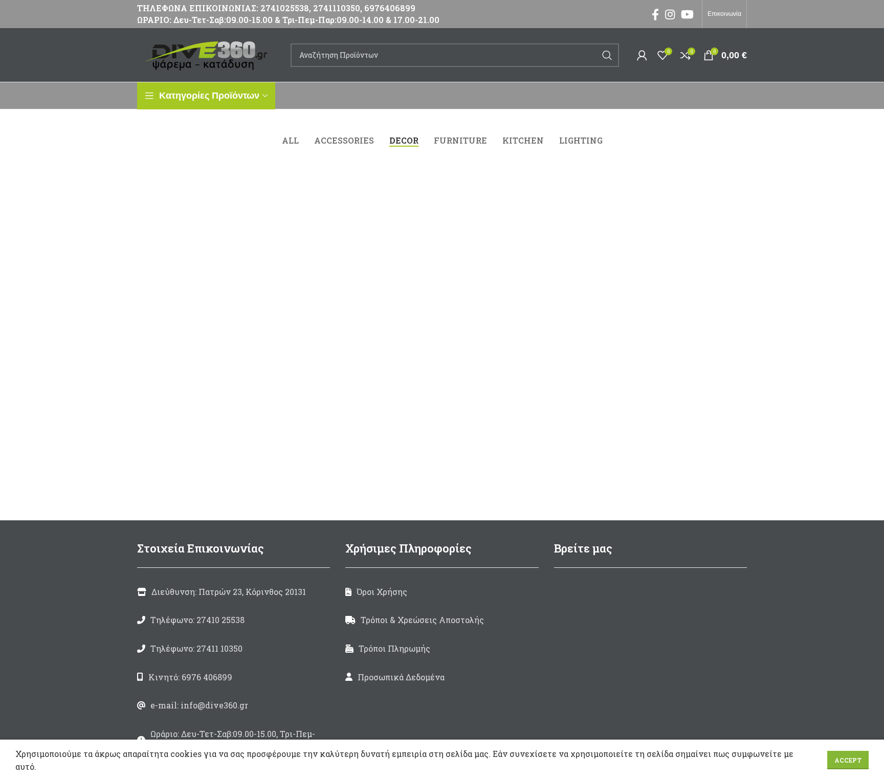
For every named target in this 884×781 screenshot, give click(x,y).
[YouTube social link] (687, 14)
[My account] (642, 55)
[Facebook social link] (655, 14)
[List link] (233, 620)
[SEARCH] (607, 55)
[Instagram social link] (670, 14)
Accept (847, 760)
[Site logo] (208, 54)
